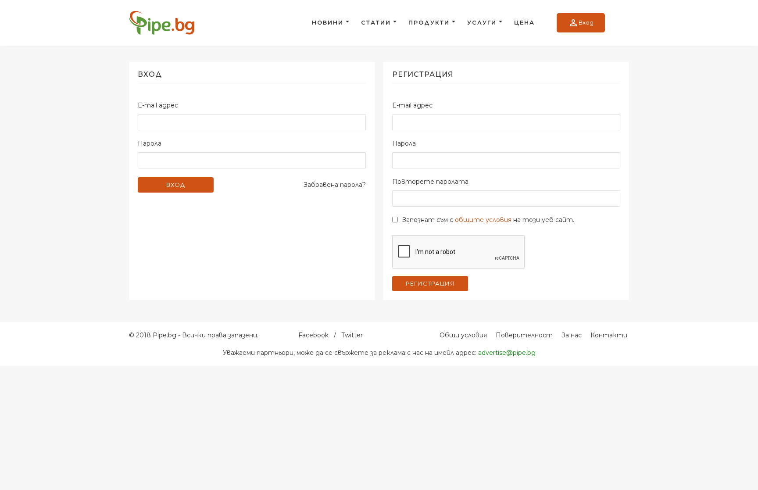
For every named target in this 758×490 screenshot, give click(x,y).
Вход (581, 23)
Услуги (482, 22)
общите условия (483, 220)
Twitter (352, 335)
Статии (376, 22)
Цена (524, 22)
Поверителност (524, 335)
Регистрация (430, 283)
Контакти (608, 335)
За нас (571, 335)
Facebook (313, 335)
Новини (327, 22)
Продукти (429, 22)
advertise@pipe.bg (507, 353)
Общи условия (463, 335)
